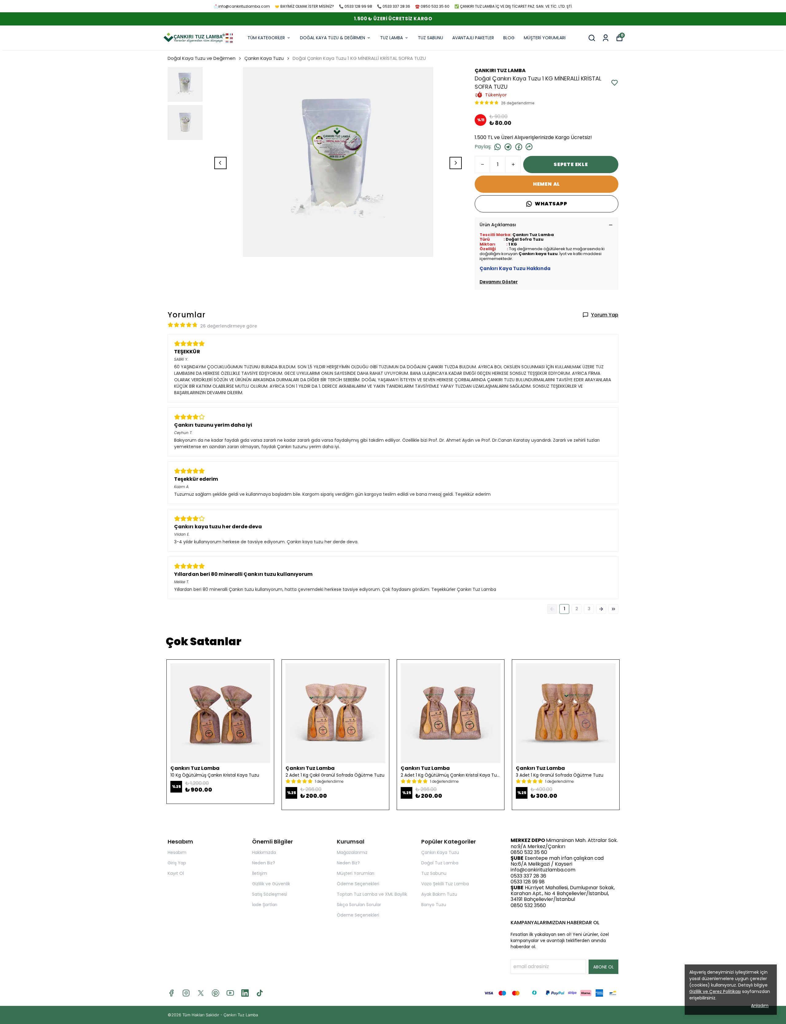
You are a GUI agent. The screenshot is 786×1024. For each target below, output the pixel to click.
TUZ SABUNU (430, 38)
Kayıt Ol (176, 873)
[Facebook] (171, 993)
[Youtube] (230, 993)
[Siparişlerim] (605, 38)
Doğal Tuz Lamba (439, 863)
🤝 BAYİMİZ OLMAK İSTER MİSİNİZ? (304, 6)
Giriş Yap (177, 863)
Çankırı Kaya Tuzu (264, 58)
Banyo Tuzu (433, 905)
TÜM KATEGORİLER (266, 38)
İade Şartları (264, 905)
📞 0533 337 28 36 (393, 6)
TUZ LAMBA (391, 38)
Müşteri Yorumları (355, 873)
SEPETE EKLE (571, 164)
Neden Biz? (263, 863)
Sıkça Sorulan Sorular (359, 905)
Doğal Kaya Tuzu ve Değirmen (201, 58)
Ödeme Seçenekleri (358, 884)
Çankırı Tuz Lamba (241, 1014)
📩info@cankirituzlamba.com (242, 6)
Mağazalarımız (352, 852)
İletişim (259, 873)
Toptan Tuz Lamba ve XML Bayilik (372, 894)
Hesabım (177, 852)
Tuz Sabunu (433, 873)
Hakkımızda (264, 852)
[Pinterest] (215, 993)
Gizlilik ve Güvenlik (271, 884)
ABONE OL (603, 967)
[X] (200, 993)
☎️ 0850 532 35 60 (432, 6)
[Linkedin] (245, 993)
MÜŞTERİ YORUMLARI (545, 38)
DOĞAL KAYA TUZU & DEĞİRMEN (332, 38)
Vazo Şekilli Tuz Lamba (445, 884)
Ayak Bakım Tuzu (439, 894)
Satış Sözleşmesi (269, 894)
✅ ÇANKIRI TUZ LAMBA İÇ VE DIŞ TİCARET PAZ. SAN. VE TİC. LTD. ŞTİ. (513, 6)
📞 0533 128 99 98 (355, 6)
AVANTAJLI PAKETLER (473, 38)
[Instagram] (186, 993)
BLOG (509, 38)
